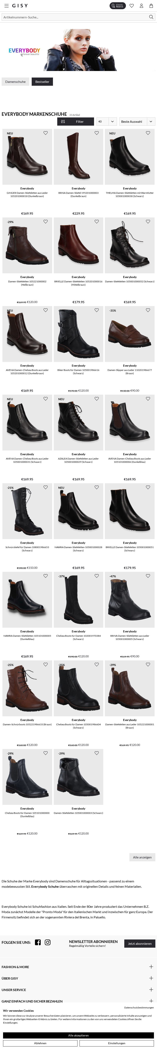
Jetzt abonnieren (140, 943)
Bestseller (42, 81)
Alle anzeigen (142, 857)
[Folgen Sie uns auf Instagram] (45, 942)
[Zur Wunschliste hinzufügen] (45, 133)
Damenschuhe (15, 81)
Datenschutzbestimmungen (139, 1007)
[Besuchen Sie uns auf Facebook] (36, 942)
